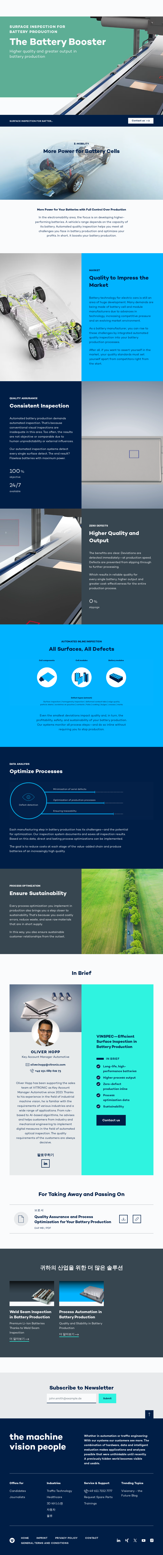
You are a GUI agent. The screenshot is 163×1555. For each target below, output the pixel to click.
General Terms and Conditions (45, 1543)
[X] (135, 1540)
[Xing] (127, 1540)
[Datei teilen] (137, 1219)
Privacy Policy (66, 1538)
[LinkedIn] (45, 1163)
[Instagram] (152, 1540)
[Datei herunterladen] (123, 1219)
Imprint (41, 1538)
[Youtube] (143, 1540)
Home (25, 1538)
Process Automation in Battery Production (80, 1314)
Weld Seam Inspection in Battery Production (30, 1314)
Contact (91, 1538)
